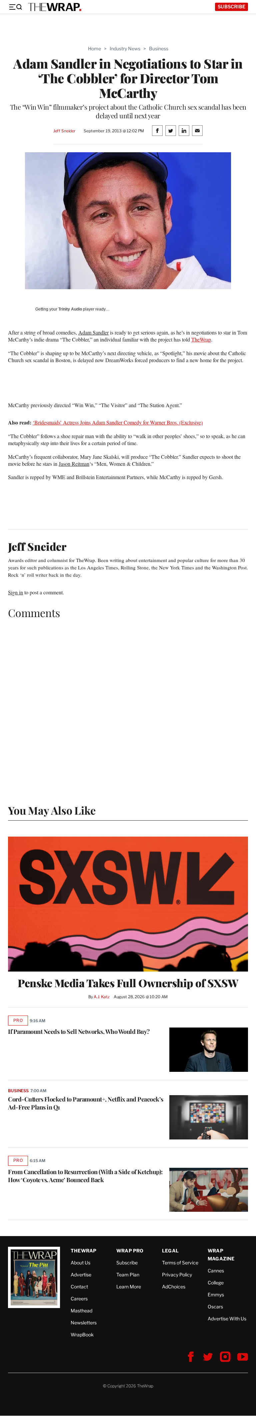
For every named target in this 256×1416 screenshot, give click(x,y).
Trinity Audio (70, 309)
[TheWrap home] (54, 7)
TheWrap (201, 339)
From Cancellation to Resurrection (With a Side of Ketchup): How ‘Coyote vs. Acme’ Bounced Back (85, 1176)
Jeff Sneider (64, 130)
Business (158, 48)
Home (94, 48)
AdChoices (173, 1286)
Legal (170, 1250)
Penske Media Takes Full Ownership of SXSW (128, 983)
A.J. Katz (102, 996)
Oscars (215, 1306)
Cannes (216, 1270)
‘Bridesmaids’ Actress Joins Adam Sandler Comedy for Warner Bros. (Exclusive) (118, 422)
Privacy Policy (177, 1274)
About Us (80, 1262)
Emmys (216, 1294)
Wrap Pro (130, 1250)
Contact (79, 1286)
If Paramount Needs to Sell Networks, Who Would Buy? (79, 1032)
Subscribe (231, 6)
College (216, 1282)
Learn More (128, 1286)
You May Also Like (52, 810)
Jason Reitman (74, 463)
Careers (79, 1298)
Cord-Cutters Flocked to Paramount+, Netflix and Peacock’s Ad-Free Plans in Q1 (85, 1103)
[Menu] (15, 7)
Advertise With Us (227, 1318)
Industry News (125, 48)
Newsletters (84, 1322)
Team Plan (127, 1274)
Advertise (81, 1274)
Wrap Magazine (221, 1254)
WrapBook (82, 1334)
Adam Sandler (93, 332)
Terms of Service (180, 1262)
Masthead (81, 1310)
